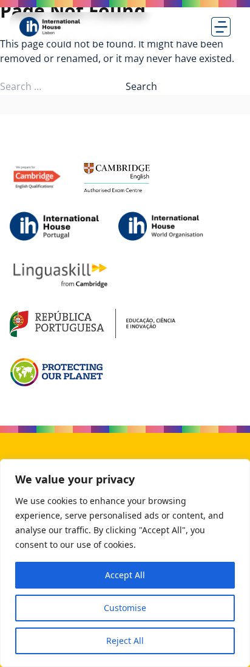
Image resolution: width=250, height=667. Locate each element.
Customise (125, 607)
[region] (125, 563)
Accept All (125, 575)
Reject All (125, 640)
